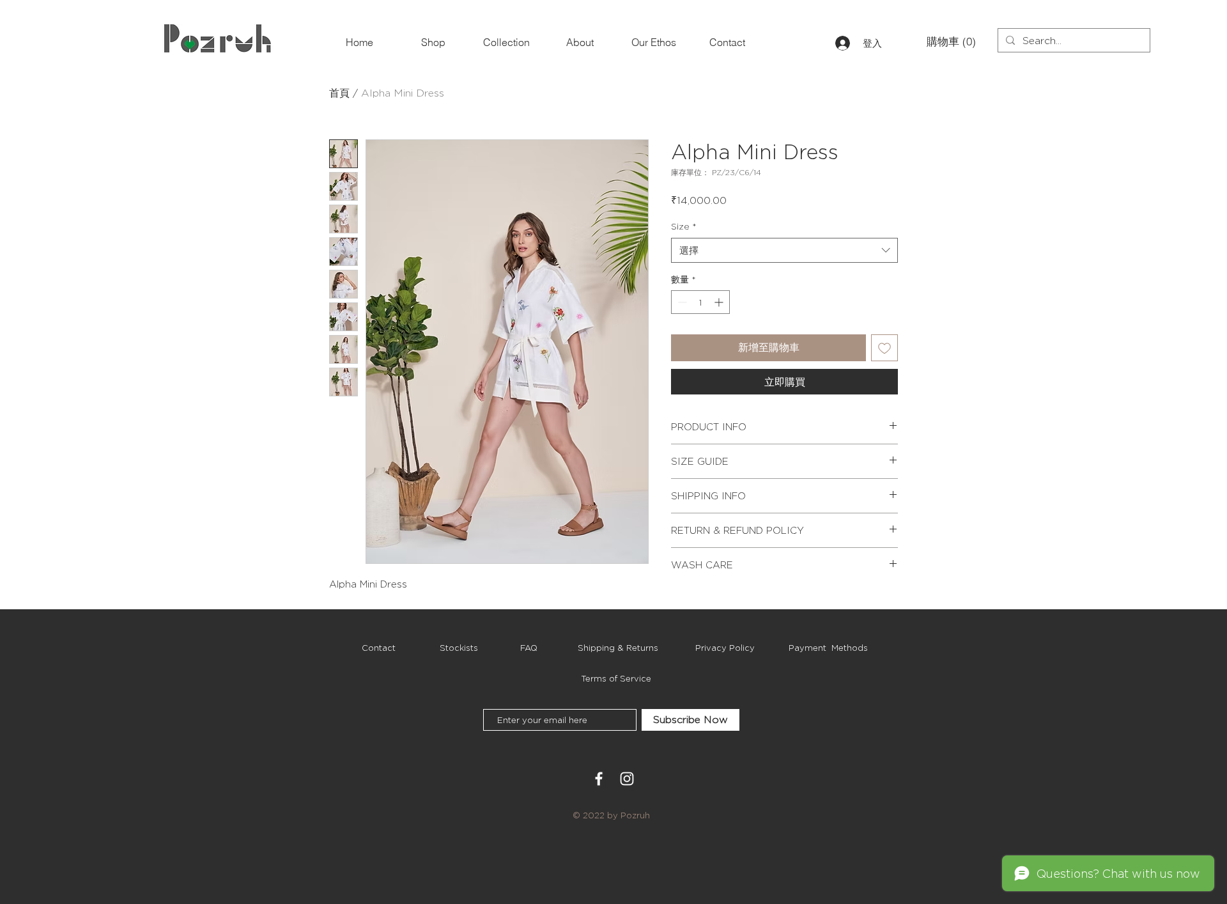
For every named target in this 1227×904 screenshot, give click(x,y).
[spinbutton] (700, 302)
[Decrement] (681, 302)
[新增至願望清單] (884, 347)
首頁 (339, 93)
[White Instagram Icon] (627, 779)
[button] (948, 41)
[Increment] (720, 302)
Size (684, 226)
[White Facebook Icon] (599, 779)
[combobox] (784, 250)
